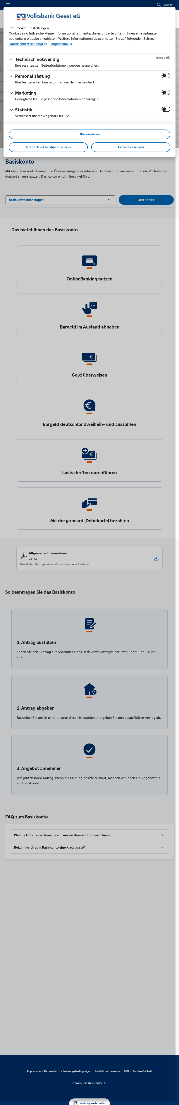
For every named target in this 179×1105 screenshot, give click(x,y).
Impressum (59, 44)
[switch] (166, 75)
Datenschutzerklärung (26, 44)
